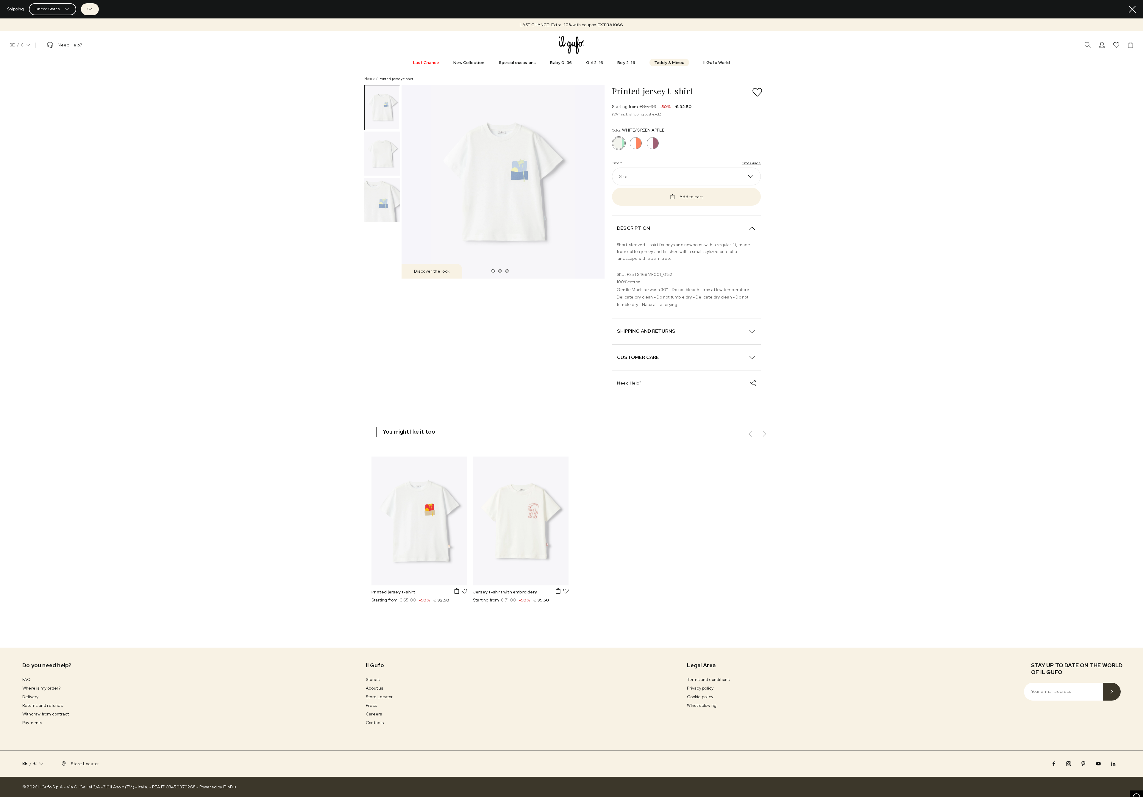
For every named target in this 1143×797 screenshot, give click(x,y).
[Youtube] (1098, 763)
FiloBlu (229, 787)
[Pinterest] (1083, 763)
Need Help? (629, 383)
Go (90, 9)
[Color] (636, 143)
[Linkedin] (1113, 763)
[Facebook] (1053, 763)
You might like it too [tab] (409, 431)
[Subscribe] (1112, 692)
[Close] (1132, 9)
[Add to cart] (456, 591)
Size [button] (623, 176)
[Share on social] (753, 383)
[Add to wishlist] (757, 92)
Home (369, 78)
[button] (571, 25)
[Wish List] (1116, 45)
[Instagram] (1068, 763)
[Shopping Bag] (1130, 45)
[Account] (1102, 45)
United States (47, 9)
